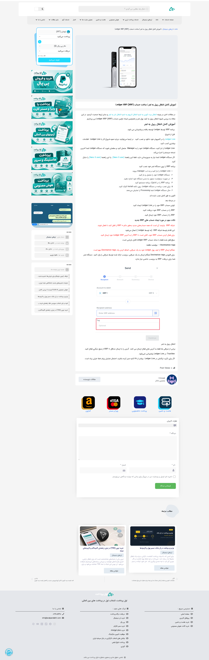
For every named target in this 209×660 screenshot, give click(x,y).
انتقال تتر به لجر (114, 114)
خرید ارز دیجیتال (119, 618)
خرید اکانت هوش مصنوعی (180, 626)
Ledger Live (170, 139)
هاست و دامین (101, 20)
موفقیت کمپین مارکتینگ (117, 634)
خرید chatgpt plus (118, 630)
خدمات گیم (65, 20)
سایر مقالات (55, 20)
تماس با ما (41, 20)
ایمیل (123, 465)
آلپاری (123, 646)
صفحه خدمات (169, 20)
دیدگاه (173, 433)
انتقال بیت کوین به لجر (147, 114)
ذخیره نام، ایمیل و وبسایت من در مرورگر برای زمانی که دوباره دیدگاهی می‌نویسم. (142, 476)
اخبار (74, 20)
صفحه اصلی (185, 614)
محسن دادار (160, 380)
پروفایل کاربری (184, 618)
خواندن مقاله (164, 568)
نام (173, 465)
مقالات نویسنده (89, 379)
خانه (157, 20)
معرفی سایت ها (87, 20)
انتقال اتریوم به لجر (129, 114)
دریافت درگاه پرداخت (117, 614)
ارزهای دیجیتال (147, 20)
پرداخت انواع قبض (118, 642)
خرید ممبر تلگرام (119, 626)
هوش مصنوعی (114, 20)
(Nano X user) (95, 157)
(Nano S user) (118, 157)
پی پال (122, 622)
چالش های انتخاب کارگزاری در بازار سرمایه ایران (109, 638)
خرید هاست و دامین (182, 622)
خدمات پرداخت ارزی (131, 20)
